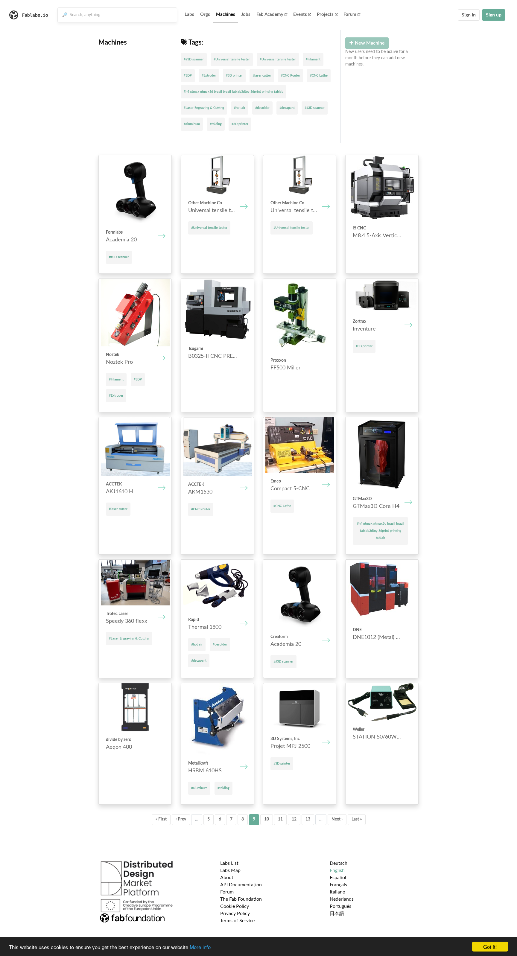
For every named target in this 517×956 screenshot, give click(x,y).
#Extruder (209, 75)
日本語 (337, 913)
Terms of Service (237, 920)
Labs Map (230, 870)
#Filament (313, 59)
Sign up (493, 15)
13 (307, 819)
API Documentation (241, 884)
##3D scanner (194, 59)
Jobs (245, 14)
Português (340, 906)
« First (161, 819)
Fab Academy (269, 14)
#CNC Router (290, 75)
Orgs (205, 14)
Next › (337, 819)
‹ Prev (181, 819)
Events (300, 14)
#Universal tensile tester (232, 59)
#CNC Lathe (319, 75)
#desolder (262, 107)
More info (200, 947)
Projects (325, 14)
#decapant (287, 107)
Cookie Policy (234, 906)
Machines (225, 14)
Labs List (229, 863)
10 (266, 819)
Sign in (469, 15)
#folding (216, 124)
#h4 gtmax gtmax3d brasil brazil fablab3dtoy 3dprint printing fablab (233, 91)
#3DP (188, 75)
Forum (349, 14)
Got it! (490, 946)
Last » (357, 819)
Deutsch (338, 863)
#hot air (239, 107)
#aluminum (192, 124)
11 (280, 819)
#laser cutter (262, 75)
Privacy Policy (235, 913)
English (337, 870)
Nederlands (342, 899)
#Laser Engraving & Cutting (204, 107)
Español (338, 877)
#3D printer (234, 75)
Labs (189, 14)
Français (338, 884)
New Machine (369, 43)
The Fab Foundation (241, 899)
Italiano (337, 892)
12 (294, 819)
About (226, 877)
